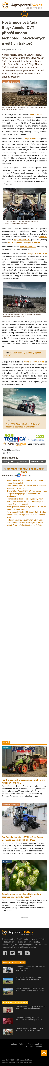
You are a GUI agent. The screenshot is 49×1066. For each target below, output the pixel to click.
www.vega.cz (27, 1062)
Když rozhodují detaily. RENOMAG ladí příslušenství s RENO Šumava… (31, 1007)
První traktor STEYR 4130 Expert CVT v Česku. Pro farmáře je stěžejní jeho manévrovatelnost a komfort (26, 514)
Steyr (5, 461)
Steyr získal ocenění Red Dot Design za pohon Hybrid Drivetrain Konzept (25, 502)
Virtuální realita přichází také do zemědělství (24, 525)
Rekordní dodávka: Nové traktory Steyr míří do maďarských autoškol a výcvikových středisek (25, 521)
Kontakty (13, 1044)
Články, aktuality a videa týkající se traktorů (22, 354)
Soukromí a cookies (34, 1046)
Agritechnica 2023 (37, 461)
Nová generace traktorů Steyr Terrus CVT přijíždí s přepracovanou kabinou (26, 508)
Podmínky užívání (35, 1044)
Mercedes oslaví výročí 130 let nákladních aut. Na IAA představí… (30, 1018)
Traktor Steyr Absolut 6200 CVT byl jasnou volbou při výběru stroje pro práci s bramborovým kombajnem (27, 493)
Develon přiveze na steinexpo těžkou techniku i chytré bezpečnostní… (30, 1029)
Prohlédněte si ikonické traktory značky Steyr (25, 498)
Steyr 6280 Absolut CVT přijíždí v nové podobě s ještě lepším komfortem (23, 425)
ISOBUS (43, 236)
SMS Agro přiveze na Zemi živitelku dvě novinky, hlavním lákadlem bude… (31, 989)
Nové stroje (24, 461)
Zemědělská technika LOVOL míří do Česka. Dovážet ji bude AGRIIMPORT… (30, 968)
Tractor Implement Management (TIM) (23, 242)
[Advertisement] (24, 632)
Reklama (22, 1044)
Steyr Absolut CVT (38, 114)
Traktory (13, 461)
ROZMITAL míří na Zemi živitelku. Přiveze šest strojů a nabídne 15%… (30, 978)
